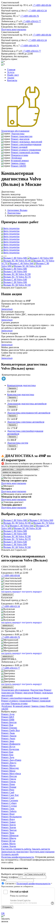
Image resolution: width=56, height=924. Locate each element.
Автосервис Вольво (17, 210)
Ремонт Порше (8, 787)
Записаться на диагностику (15, 851)
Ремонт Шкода (8, 838)
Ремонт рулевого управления (26, 149)
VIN (3, 880)
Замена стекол (18, 163)
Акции (10, 77)
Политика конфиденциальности (17, 857)
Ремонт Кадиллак (10, 749)
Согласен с (27, 883)
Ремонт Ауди (7, 714)
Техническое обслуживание (15, 131)
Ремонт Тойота (8, 811)
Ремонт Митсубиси (11, 773)
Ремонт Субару (9, 803)
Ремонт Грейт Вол (10, 730)
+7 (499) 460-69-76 (29, 16)
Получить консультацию (13, 29)
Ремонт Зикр (7, 741)
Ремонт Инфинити (10, 744)
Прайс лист (13, 75)
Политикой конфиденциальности (33, 883)
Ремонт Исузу (8, 746)
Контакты (12, 80)
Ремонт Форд (8, 819)
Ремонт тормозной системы (25, 152)
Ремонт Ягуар (8, 841)
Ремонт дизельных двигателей (26, 141)
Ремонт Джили (8, 735)
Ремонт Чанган (9, 830)
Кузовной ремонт (20, 160)
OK (3, 913)
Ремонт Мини (8, 771)
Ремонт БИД (7, 717)
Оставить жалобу (10, 854)
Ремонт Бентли (9, 722)
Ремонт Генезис (9, 727)
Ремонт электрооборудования (26, 144)
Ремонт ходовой (19, 147)
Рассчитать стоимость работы (16, 849)
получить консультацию (27, 469)
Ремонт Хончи (8, 827)
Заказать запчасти (41, 849)
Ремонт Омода (8, 779)
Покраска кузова (19, 155)
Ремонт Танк (7, 808)
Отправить (7, 907)
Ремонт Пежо (8, 784)
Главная (11, 69)
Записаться (6, 309)
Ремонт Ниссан (9, 776)
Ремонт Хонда (8, 824)
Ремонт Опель (8, 781)
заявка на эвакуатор (11, 472)
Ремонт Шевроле (10, 835)
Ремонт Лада (7, 757)
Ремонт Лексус (8, 762)
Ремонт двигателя (20, 139)
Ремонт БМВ (7, 719)
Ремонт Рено (7, 789)
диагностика (7, 469)
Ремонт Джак (8, 733)
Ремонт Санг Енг (10, 795)
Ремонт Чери (7, 832)
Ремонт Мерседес (10, 768)
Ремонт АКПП (18, 166)
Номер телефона (9, 877)
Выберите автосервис (12, 874)
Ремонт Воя (7, 725)
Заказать (12, 388)
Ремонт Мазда (8, 765)
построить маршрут (11, 591)
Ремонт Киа (7, 754)
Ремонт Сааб (7, 792)
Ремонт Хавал (8, 822)
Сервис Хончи (8, 846)
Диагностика (17, 133)
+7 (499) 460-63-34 (37, 10)
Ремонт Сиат (7, 797)
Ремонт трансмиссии (21, 136)
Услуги (10, 72)
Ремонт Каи (7, 752)
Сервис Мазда (8, 843)
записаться (7, 594)
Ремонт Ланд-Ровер (11, 760)
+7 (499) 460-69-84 (41, 5)
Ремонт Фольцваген (11, 816)
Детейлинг (16, 158)
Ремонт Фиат (8, 814)
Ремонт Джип (8, 738)
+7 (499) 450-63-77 (31, 21)
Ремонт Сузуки (9, 806)
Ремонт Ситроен (9, 800)
